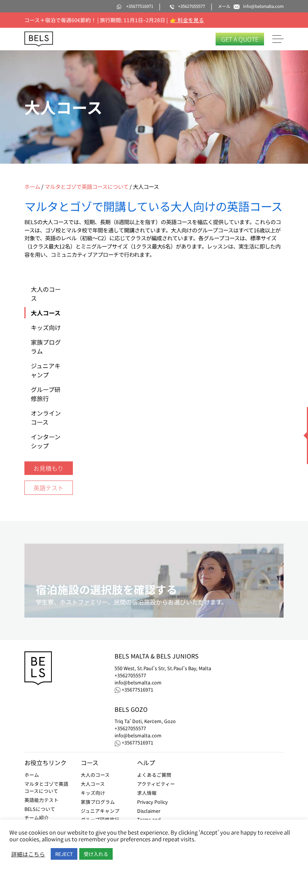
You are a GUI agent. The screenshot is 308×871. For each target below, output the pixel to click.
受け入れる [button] (96, 853)
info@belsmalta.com (138, 682)
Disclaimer (148, 810)
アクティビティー (156, 783)
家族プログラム (98, 801)
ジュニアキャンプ (100, 810)
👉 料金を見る (187, 20)
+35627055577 (130, 675)
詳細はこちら (28, 854)
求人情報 (147, 792)
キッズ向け (93, 792)
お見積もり (48, 468)
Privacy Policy (152, 801)
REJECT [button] (64, 853)
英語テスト (48, 487)
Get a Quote (239, 39)
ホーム (32, 186)
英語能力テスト (41, 799)
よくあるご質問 (154, 774)
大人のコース (95, 774)
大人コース (93, 783)
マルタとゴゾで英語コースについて (86, 186)
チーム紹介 (36, 817)
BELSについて (39, 808)
